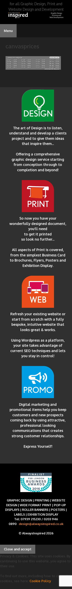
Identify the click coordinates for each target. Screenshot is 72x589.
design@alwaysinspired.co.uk (41, 524)
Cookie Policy (40, 581)
